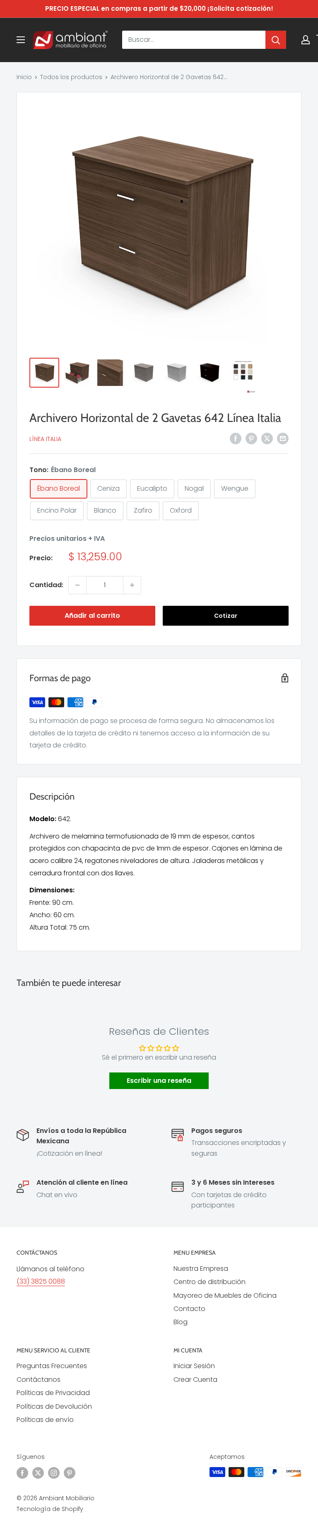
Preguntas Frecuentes (52, 1366)
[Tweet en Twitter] (267, 438)
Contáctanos (38, 1379)
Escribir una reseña (159, 1080)
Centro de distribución (209, 1282)
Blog (180, 1322)
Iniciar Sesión (194, 1366)
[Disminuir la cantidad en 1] (77, 585)
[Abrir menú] (21, 39)
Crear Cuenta (195, 1379)
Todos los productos (71, 77)
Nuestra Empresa (200, 1268)
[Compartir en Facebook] (235, 438)
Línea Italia (45, 439)
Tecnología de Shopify (50, 1509)
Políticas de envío (45, 1419)
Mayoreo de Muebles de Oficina (225, 1295)
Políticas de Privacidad (53, 1393)
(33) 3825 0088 (41, 1281)
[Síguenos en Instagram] (54, 1473)
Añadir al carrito (92, 615)
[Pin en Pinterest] (251, 438)
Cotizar (225, 616)
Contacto (189, 1308)
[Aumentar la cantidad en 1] (132, 585)
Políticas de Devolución (54, 1406)
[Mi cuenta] (305, 39)
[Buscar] (275, 40)
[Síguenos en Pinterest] (69, 1473)
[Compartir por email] (283, 438)
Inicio (24, 77)
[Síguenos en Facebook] (22, 1473)
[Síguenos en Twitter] (38, 1473)
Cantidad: (46, 585)
